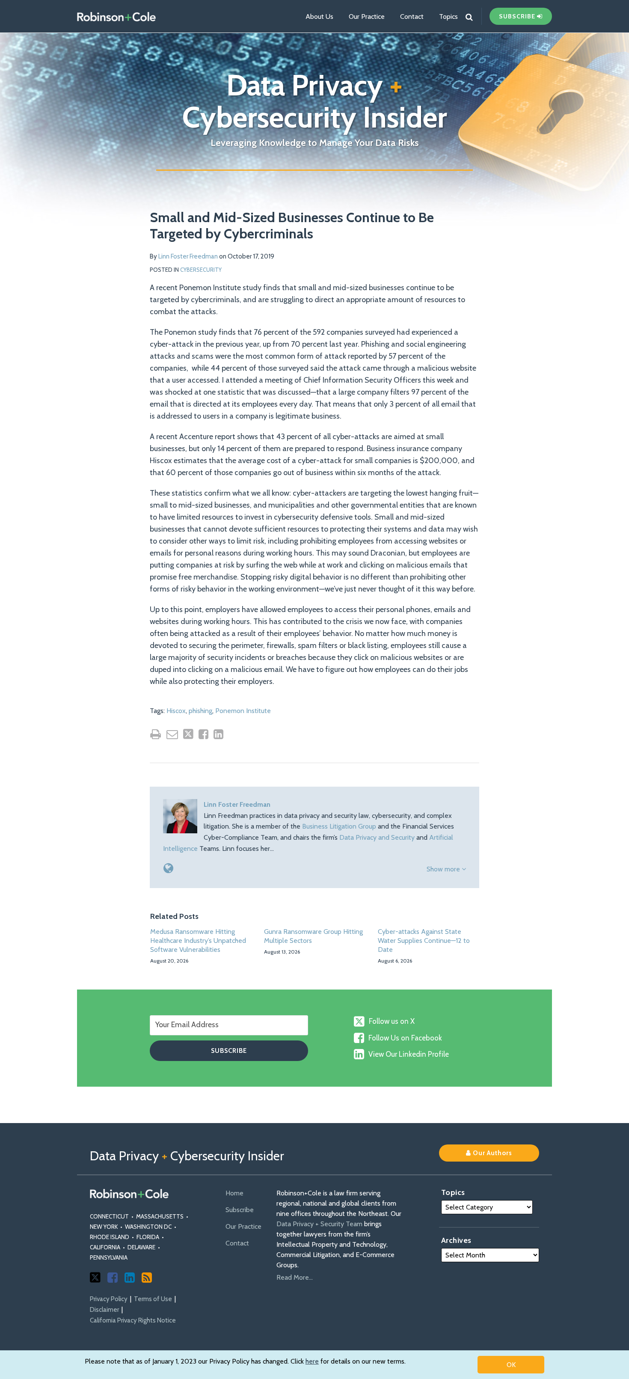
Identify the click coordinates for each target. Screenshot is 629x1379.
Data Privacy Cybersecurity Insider (314, 101)
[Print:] (155, 734)
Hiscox (176, 711)
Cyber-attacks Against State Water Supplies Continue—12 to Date (424, 940)
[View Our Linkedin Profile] (130, 1278)
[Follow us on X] (95, 1277)
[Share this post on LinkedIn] (218, 734)
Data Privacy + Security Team (319, 1224)
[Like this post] (203, 734)
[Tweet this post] (188, 734)
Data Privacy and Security (377, 837)
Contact (412, 16)
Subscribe (239, 1210)
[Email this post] (172, 734)
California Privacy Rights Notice (133, 1320)
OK (511, 1365)
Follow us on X (392, 1021)
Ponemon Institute (243, 711)
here (312, 1361)
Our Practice (367, 16)
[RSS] (147, 1278)
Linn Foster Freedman (188, 256)
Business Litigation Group (339, 826)
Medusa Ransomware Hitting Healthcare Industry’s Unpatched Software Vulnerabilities (198, 940)
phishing (200, 711)
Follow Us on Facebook (405, 1038)
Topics (448, 16)
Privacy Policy (109, 1299)
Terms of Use (153, 1299)
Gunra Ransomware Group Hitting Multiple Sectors (313, 936)
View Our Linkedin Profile (408, 1054)
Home (234, 1193)
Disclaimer (104, 1310)
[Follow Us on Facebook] (112, 1278)
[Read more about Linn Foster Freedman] (168, 868)
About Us (319, 16)
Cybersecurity (201, 269)
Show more (444, 869)
